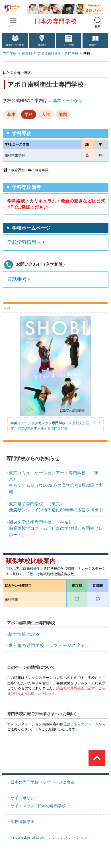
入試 (46, 114)
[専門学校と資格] (65, 6)
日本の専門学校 (55, 21)
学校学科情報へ (24, 242)
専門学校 (10, 53)
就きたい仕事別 (15, 45)
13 (77, 599)
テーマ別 (68, 45)
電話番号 (17, 279)
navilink (13, 21)
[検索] (98, 20)
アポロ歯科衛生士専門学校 (57, 54)
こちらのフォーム (84, 724)
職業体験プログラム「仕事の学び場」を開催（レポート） (56, 528)
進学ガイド (95, 45)
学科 (28, 114)
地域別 (42, 45)
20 (97, 599)
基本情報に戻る (24, 634)
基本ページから (68, 100)
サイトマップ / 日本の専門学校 (38, 806)
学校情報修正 (22, 822)
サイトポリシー (24, 798)
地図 (63, 114)
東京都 (27, 54)
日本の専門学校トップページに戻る (42, 782)
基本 (11, 114)
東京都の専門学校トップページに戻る (46, 645)
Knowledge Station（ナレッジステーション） (51, 837)
